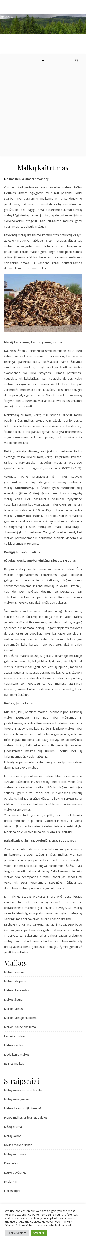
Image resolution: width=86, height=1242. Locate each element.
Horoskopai (12, 1191)
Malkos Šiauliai (13, 999)
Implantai (10, 1181)
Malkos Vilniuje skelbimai (20, 1018)
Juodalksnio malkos (17, 1054)
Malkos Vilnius (13, 1009)
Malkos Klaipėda (15, 981)
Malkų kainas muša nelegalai (23, 1090)
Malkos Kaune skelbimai (20, 1027)
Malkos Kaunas (14, 972)
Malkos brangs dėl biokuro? (22, 1108)
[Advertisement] (43, 111)
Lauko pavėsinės (15, 1172)
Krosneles (11, 1163)
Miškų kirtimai (13, 1127)
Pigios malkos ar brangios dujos (26, 1117)
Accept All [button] (38, 1233)
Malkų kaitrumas (15, 1154)
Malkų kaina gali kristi (18, 1099)
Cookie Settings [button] (16, 1233)
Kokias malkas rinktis (18, 1145)
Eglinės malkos (14, 1063)
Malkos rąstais (14, 1045)
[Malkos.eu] (43, 24)
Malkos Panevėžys (16, 990)
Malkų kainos (12, 1136)
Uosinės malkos (14, 1036)
